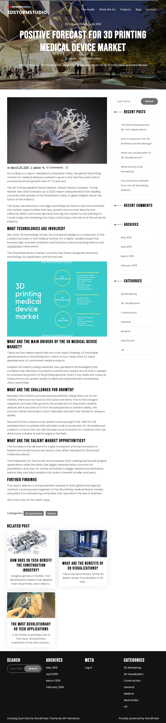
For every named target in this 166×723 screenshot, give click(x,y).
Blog (138, 9)
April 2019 (126, 246)
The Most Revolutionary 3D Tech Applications (31, 627)
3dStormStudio (27, 12)
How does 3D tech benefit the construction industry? (31, 565)
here (47, 500)
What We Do (107, 9)
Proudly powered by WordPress (139, 718)
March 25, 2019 (19, 168)
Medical (68, 65)
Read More (30, 542)
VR (122, 350)
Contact (151, 9)
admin (37, 168)
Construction (129, 312)
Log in (88, 668)
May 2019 (126, 237)
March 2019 (127, 256)
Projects (125, 9)
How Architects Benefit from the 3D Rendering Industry (135, 185)
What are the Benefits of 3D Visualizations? (83, 566)
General (125, 322)
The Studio (88, 9)
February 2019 (129, 265)
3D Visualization (51, 65)
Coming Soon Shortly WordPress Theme (33, 718)
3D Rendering (129, 294)
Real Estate (128, 340)
